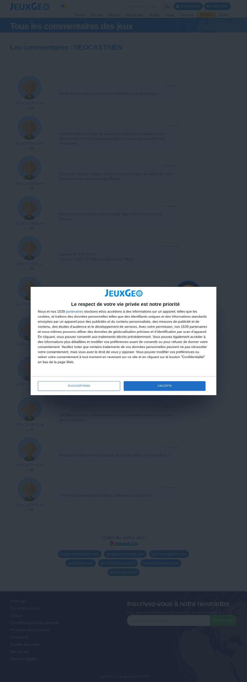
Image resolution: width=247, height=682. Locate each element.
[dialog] (123, 341)
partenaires (74, 311)
